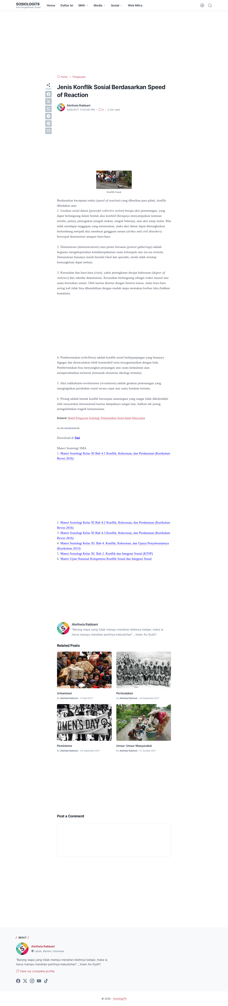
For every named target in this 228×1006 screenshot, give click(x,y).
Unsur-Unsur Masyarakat (134, 746)
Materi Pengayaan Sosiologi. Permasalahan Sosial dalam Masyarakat (106, 418)
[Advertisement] (114, 43)
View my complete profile (37, 971)
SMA (81, 5)
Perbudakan (124, 693)
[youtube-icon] (39, 981)
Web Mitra (135, 5)
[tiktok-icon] (46, 981)
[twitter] (48, 101)
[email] (48, 131)
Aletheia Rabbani (43, 946)
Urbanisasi (64, 693)
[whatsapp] (48, 109)
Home (51, 5)
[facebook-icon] (18, 981)
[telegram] (48, 116)
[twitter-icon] (25, 981)
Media (98, 5)
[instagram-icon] (32, 981)
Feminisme (64, 746)
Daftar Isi (67, 5)
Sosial (115, 5)
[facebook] (48, 94)
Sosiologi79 (28, 4)
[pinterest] (48, 123)
